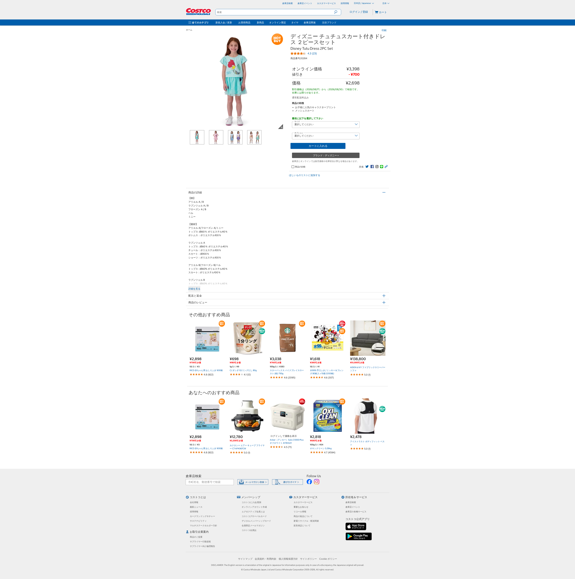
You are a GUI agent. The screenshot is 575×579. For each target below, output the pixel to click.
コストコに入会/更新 (251, 502)
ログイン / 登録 (358, 11)
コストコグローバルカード (254, 516)
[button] (337, 12)
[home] (199, 11)
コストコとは (198, 497)
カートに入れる (318, 146)
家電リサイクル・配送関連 (306, 521)
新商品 (260, 22)
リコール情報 (300, 511)
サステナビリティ (198, 521)
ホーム (189, 29)
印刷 (384, 30)
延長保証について (302, 525)
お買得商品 (244, 22)
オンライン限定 (277, 22)
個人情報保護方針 (288, 558)
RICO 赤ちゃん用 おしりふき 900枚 (206, 370)
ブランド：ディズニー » (326, 155)
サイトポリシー (308, 558)
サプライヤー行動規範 (200, 541)
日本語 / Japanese (362, 3)
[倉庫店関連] (316, 22)
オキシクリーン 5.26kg (321, 448)
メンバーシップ (250, 497)
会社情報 (194, 502)
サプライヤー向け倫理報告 (202, 546)
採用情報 (194, 511)
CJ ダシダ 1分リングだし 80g (243, 370)
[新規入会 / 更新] (232, 22)
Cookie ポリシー (328, 558)
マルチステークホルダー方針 (203, 525)
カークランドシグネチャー (202, 516)
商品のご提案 (196, 537)
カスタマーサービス (305, 497)
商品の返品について (303, 516)
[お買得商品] (251, 22)
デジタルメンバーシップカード (256, 521)
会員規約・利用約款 (265, 558)
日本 (384, 3)
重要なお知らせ (301, 507)
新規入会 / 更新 (223, 22)
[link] (367, 167)
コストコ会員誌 (249, 530)
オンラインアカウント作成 (254, 507)
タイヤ (294, 22)
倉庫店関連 (310, 22)
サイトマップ (245, 558)
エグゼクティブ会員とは (253, 511)
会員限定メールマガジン (253, 525)
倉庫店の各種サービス (355, 511)
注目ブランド (329, 22)
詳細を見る (194, 288)
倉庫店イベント (352, 507)
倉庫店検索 (193, 476)
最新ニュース (196, 507)
